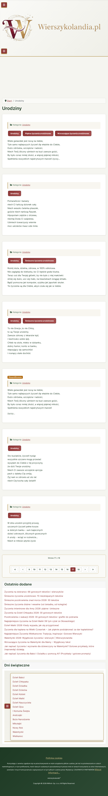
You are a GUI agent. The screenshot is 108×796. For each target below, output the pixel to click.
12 (45, 569)
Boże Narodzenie (21, 719)
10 (34, 569)
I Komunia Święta (21, 711)
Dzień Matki (18, 698)
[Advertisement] (54, 76)
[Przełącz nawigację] (4, 4)
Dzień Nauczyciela (22, 702)
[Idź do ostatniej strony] (93, 569)
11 (40, 569)
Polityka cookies (54, 758)
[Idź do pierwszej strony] (15, 569)
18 (78, 569)
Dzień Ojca (18, 706)
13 (51, 569)
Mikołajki (17, 723)
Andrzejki (17, 715)
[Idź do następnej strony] (85, 569)
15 (62, 569)
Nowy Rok (18, 727)
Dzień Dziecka (20, 690)
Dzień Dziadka (20, 686)
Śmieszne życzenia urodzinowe (39, 261)
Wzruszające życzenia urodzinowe (73, 133)
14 (56, 569)
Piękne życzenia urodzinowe (38, 133)
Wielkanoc (18, 736)
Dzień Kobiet (19, 694)
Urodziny (26, 125)
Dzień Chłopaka (20, 681)
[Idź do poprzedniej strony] (22, 569)
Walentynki (18, 732)
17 (73, 569)
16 (67, 569)
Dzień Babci (18, 677)
